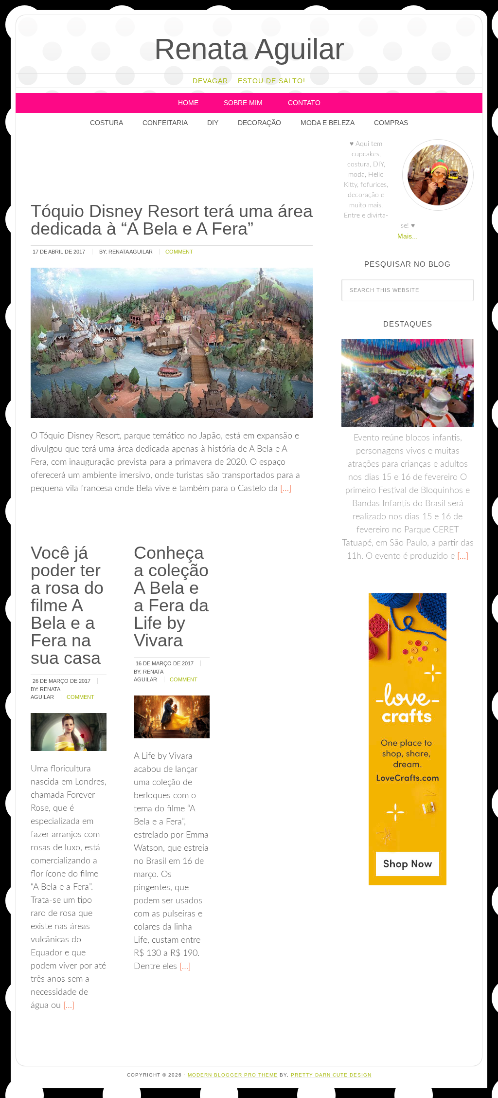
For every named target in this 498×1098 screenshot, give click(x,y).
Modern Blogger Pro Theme (233, 1075)
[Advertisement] (206, 168)
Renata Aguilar (249, 49)
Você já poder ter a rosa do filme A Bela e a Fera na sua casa (67, 605)
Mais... (407, 236)
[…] (284, 488)
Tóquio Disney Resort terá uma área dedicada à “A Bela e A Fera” (172, 219)
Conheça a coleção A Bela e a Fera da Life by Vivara (171, 596)
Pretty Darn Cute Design (331, 1075)
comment (179, 252)
